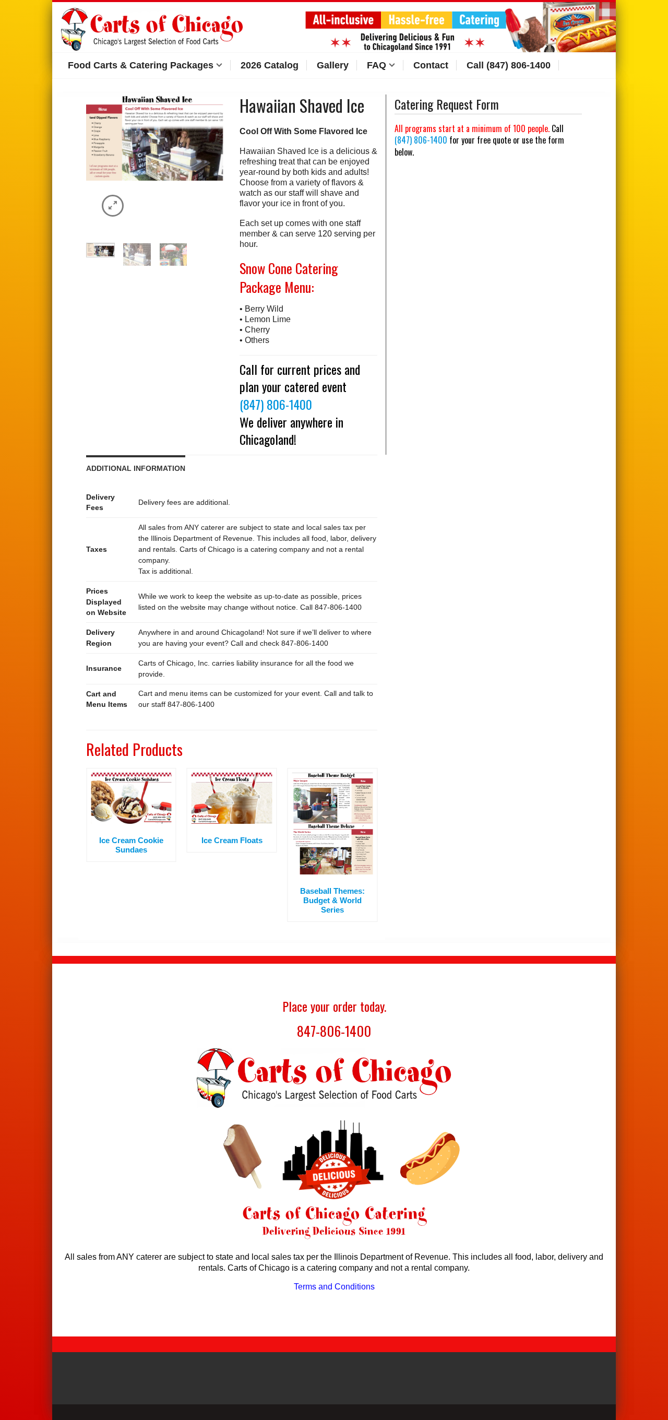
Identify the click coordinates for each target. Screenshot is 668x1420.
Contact (430, 65)
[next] (216, 163)
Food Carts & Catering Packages (140, 65)
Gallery (333, 65)
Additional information (135, 468)
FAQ (376, 65)
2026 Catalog (270, 65)
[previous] (93, 163)
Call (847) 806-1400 (509, 65)
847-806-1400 (334, 1031)
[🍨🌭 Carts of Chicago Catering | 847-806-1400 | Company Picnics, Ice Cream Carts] (159, 27)
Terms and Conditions (334, 1286)
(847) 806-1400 (276, 404)
